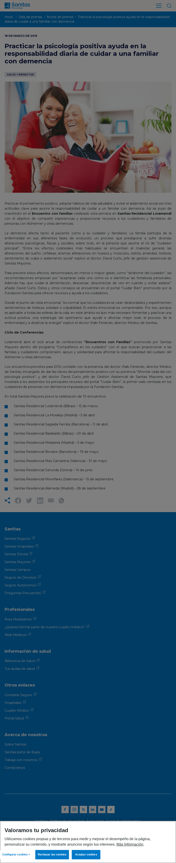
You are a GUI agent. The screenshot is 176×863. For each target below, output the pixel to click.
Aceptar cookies (86, 854)
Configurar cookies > (16, 854)
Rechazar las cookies (52, 854)
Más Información (129, 844)
